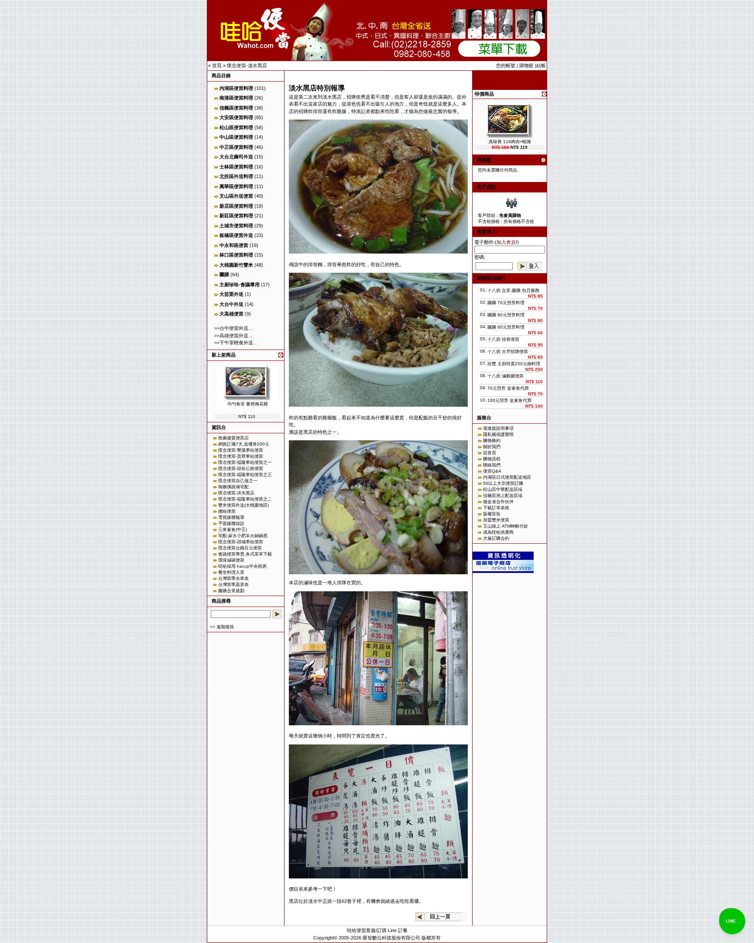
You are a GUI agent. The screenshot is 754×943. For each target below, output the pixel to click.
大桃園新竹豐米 (236, 264)
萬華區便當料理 (236, 186)
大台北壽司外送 (236, 156)
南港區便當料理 (236, 97)
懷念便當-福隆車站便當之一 (245, 462)
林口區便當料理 (236, 254)
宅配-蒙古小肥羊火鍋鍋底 (242, 535)
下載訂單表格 (496, 507)
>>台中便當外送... (233, 328)
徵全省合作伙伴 (498, 501)
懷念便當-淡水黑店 (247, 65)
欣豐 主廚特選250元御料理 (513, 363)
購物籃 (526, 65)
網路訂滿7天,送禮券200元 (243, 444)
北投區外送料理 (236, 176)
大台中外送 (231, 304)
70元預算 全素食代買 (508, 388)
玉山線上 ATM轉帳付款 (505, 526)
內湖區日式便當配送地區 (507, 477)
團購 (224, 274)
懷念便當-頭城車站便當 (240, 541)
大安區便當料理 (236, 117)
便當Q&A (492, 471)
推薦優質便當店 (233, 437)
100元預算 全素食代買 (509, 400)
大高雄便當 (231, 313)
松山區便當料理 (236, 127)
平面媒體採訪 (231, 523)
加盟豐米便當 (496, 520)
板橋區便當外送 (236, 235)
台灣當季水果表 (233, 578)
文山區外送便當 (236, 196)
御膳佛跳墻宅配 (233, 486)
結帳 (541, 65)
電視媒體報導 (231, 517)
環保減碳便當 (231, 560)
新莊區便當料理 (236, 215)
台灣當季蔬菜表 (233, 584)
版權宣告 (491, 513)
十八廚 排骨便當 (503, 339)
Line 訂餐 (398, 930)
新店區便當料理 (236, 206)
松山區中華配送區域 (502, 489)
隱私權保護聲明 (498, 434)
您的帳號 (505, 65)
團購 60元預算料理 (505, 327)
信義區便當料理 (236, 107)
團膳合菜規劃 (231, 590)
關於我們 (491, 446)
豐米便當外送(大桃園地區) (243, 505)
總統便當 (227, 511)
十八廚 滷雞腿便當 (505, 376)
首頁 (217, 65)
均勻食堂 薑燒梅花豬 (247, 403)
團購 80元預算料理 (505, 314)
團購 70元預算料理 (505, 302)
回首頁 (489, 452)
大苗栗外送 (231, 294)
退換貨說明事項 (498, 428)
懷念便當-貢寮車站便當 (240, 456)
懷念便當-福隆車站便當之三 (245, 474)
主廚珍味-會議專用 (239, 284)
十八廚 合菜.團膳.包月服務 (513, 290)
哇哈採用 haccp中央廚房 (242, 566)
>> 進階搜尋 (222, 626)
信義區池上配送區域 (502, 495)
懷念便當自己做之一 (237, 480)
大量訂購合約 (496, 538)
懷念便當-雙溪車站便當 (240, 450)
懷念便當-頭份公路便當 (240, 468)
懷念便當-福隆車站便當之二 (245, 499)
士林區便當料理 (236, 166)
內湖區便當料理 (236, 88)
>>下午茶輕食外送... (235, 342)
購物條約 (491, 440)
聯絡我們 (491, 465)
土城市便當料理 (236, 225)
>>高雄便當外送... (233, 335)
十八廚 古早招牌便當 (507, 351)
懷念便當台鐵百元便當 (240, 547)
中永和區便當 (233, 245)
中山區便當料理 (236, 137)
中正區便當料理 (236, 147)
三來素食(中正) (232, 529)
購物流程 (491, 458)
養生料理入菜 (231, 572)
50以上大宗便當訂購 (503, 483)
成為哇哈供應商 (498, 532)
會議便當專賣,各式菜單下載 (245, 554)
